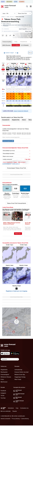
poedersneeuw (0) (6, 163)
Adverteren (11, 408)
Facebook (3, 390)
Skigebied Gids (15, 119)
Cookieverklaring (25, 418)
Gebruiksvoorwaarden (5, 418)
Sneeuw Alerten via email (21, 372)
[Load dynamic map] (16, 321)
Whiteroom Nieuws (6, 377)
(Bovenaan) (6, 45)
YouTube (3, 398)
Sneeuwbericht (5, 119)
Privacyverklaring (16, 418)
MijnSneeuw (4, 382)
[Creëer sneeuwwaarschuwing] (6, 35)
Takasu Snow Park (20, 16)
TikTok (2, 395)
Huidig (15, 41)
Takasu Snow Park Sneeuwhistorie (16, 203)
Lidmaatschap (18, 369)
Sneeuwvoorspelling (7, 41)
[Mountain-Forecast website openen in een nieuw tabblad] (9, 2)
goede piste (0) (16, 163)
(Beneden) (25, 45)
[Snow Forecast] (8, 6)
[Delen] (10, 35)
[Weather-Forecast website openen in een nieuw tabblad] (22, 2)
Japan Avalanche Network (21, 111)
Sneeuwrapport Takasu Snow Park (16, 168)
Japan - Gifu (10, 16)
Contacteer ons (24, 408)
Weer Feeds (18, 379)
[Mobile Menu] (30, 6)
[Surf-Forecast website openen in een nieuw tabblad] (3, 2)
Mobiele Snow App (20, 374)
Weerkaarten (4, 372)
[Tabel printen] (13, 35)
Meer (3, 81)
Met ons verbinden (6, 411)
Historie (24, 119)
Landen (3, 16)
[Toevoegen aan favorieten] (2, 35)
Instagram (3, 393)
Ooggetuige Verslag (20, 377)
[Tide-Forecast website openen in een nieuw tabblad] (15, 2)
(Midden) (15, 45)
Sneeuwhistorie (23, 41)
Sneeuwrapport (5, 374)
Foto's (2, 379)
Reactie (15, 411)
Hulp (17, 408)
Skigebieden (4, 369)
